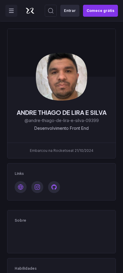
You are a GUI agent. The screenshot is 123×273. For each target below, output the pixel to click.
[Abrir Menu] (11, 11)
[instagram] (37, 187)
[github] (54, 187)
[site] (21, 187)
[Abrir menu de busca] (51, 11)
